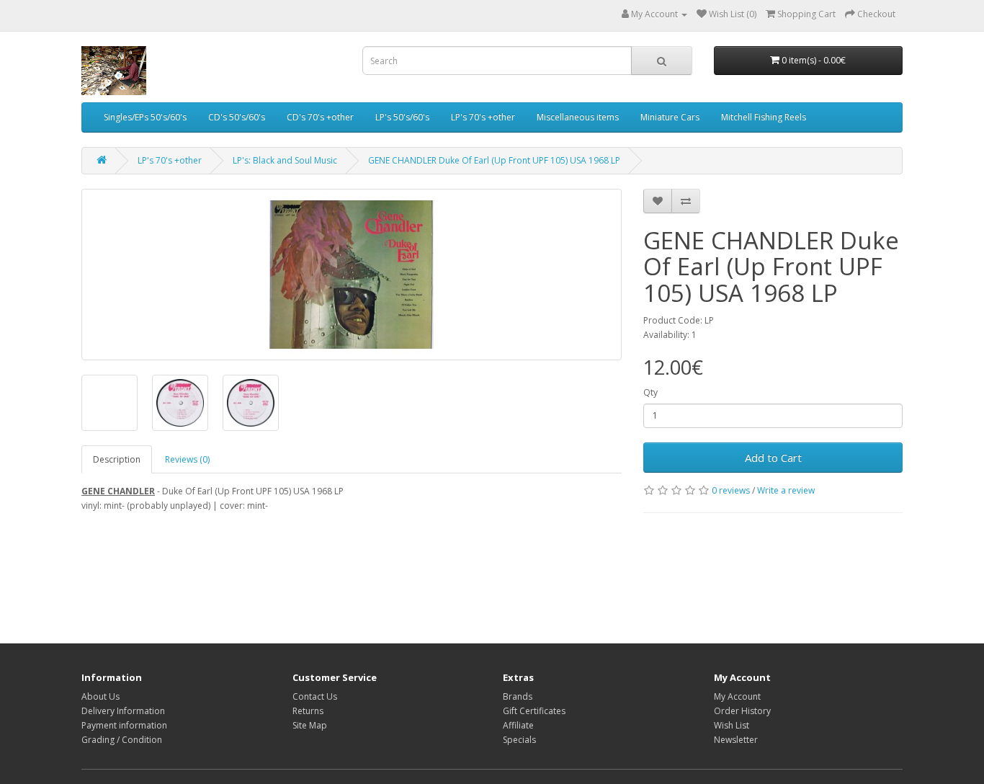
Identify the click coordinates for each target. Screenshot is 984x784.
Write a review (786, 490)
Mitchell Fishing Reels (763, 117)
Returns (307, 711)
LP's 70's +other (483, 117)
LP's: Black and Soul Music (285, 160)
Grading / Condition (121, 740)
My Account (737, 696)
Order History (742, 711)
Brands (517, 696)
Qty (650, 392)
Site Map (309, 725)
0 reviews (731, 490)
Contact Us (314, 696)
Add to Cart (773, 457)
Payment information (124, 725)
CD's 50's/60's (236, 117)
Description (116, 459)
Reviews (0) (187, 459)
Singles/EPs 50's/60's (145, 117)
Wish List (731, 725)
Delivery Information (123, 711)
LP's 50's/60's (402, 117)
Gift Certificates (534, 711)
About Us (100, 696)
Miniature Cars (669, 117)
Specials (519, 740)
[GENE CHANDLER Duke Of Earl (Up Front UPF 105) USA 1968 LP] (351, 274)
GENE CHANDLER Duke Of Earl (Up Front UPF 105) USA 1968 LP (494, 160)
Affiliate (518, 725)
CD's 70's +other (320, 117)
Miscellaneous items (578, 117)
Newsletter (736, 740)
